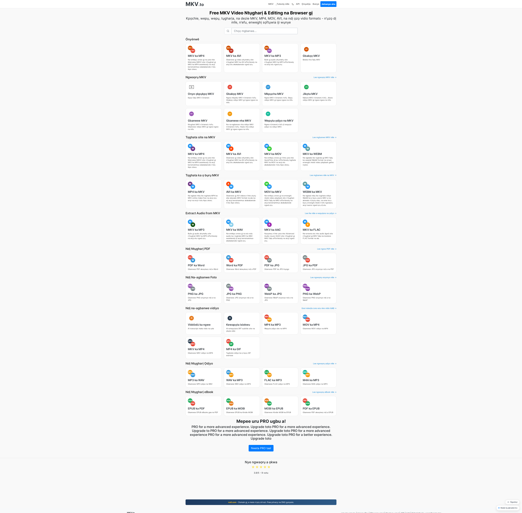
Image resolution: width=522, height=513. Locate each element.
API (297, 4)
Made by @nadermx (509, 508)
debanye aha (328, 4)
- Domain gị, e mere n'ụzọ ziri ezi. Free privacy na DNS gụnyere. (261, 502)
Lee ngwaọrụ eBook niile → (324, 392)
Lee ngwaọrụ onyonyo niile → (323, 277)
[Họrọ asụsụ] (292, 4)
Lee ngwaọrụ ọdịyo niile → (324, 363)
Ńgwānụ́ (513, 502)
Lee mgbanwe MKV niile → (324, 137)
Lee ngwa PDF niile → (326, 249)
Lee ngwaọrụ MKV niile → (325, 77)
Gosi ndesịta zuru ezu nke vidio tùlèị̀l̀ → (319, 308)
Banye (316, 4)
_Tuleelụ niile (282, 4)
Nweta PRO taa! (261, 448)
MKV (271, 4)
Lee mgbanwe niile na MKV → (323, 175)
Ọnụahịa (306, 4)
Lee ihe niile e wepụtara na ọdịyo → (320, 213)
